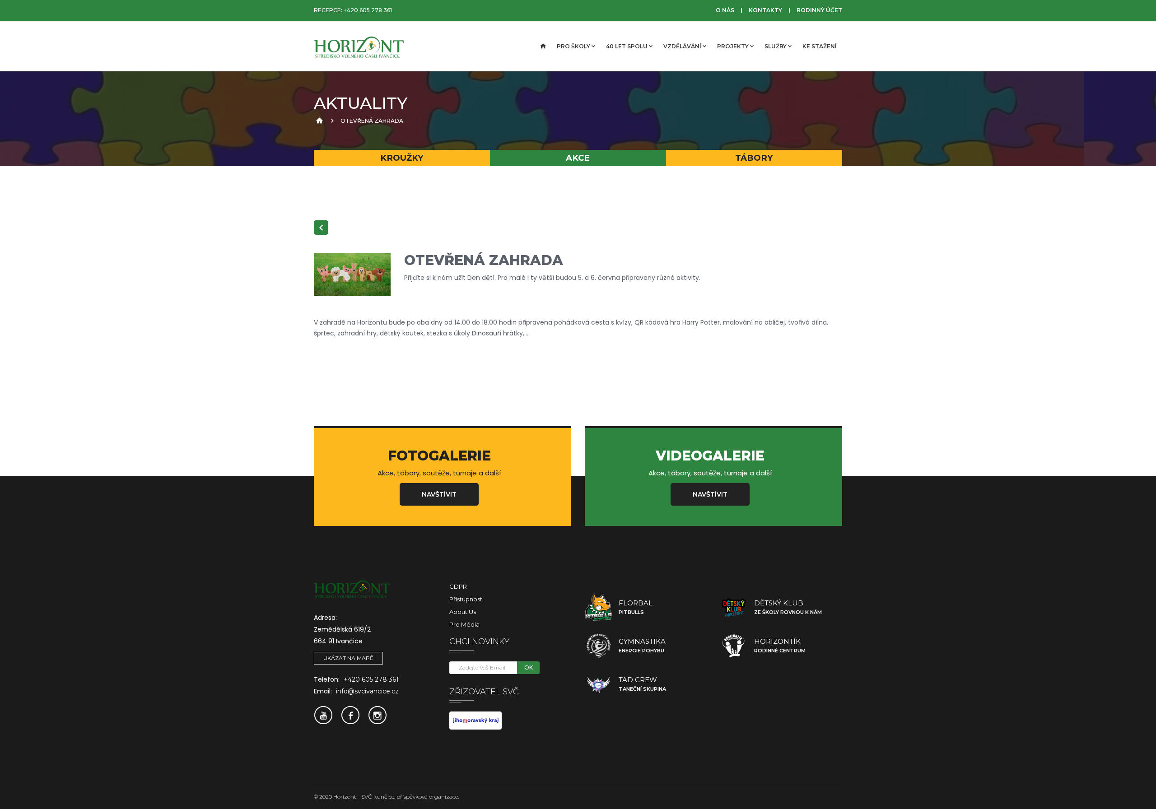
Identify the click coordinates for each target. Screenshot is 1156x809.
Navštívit (439, 494)
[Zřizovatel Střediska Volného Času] (475, 720)
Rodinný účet (819, 10)
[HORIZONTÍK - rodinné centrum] (733, 645)
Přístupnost (465, 599)
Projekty (733, 46)
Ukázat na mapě (348, 658)
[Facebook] (350, 715)
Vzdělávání (682, 46)
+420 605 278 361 (368, 10)
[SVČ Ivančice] (359, 46)
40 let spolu (627, 46)
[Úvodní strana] (542, 46)
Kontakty (765, 10)
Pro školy (573, 46)
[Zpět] (321, 227)
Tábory (754, 158)
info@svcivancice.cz (367, 691)
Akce (578, 158)
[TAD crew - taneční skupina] (598, 683)
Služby (775, 46)
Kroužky (402, 158)
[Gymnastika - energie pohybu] (598, 645)
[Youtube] (323, 715)
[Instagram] (377, 715)
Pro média (464, 624)
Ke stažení (819, 46)
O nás (725, 10)
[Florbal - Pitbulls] (598, 607)
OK (528, 667)
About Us (462, 611)
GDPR (458, 586)
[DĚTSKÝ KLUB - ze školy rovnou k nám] (733, 607)
